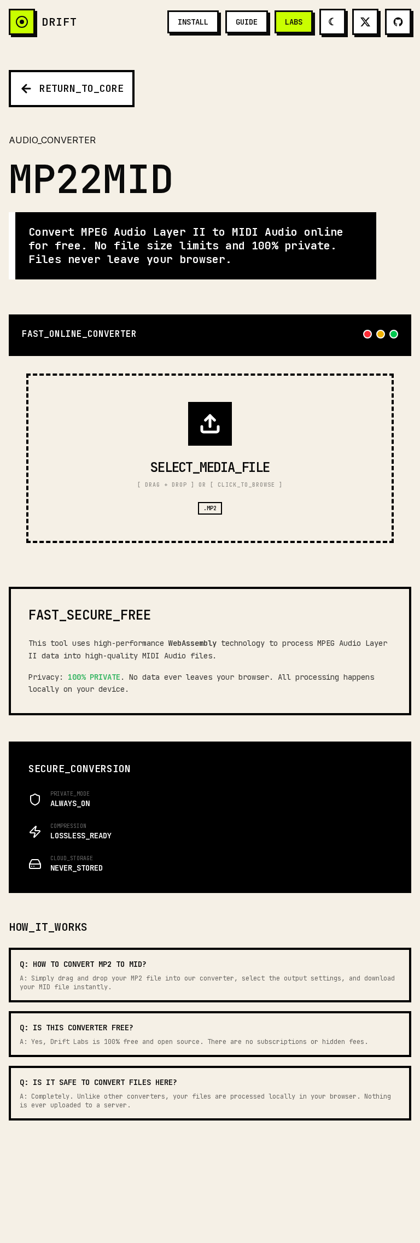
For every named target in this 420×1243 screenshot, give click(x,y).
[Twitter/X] (365, 22)
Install (193, 22)
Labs (293, 22)
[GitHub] (398, 22)
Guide (247, 22)
